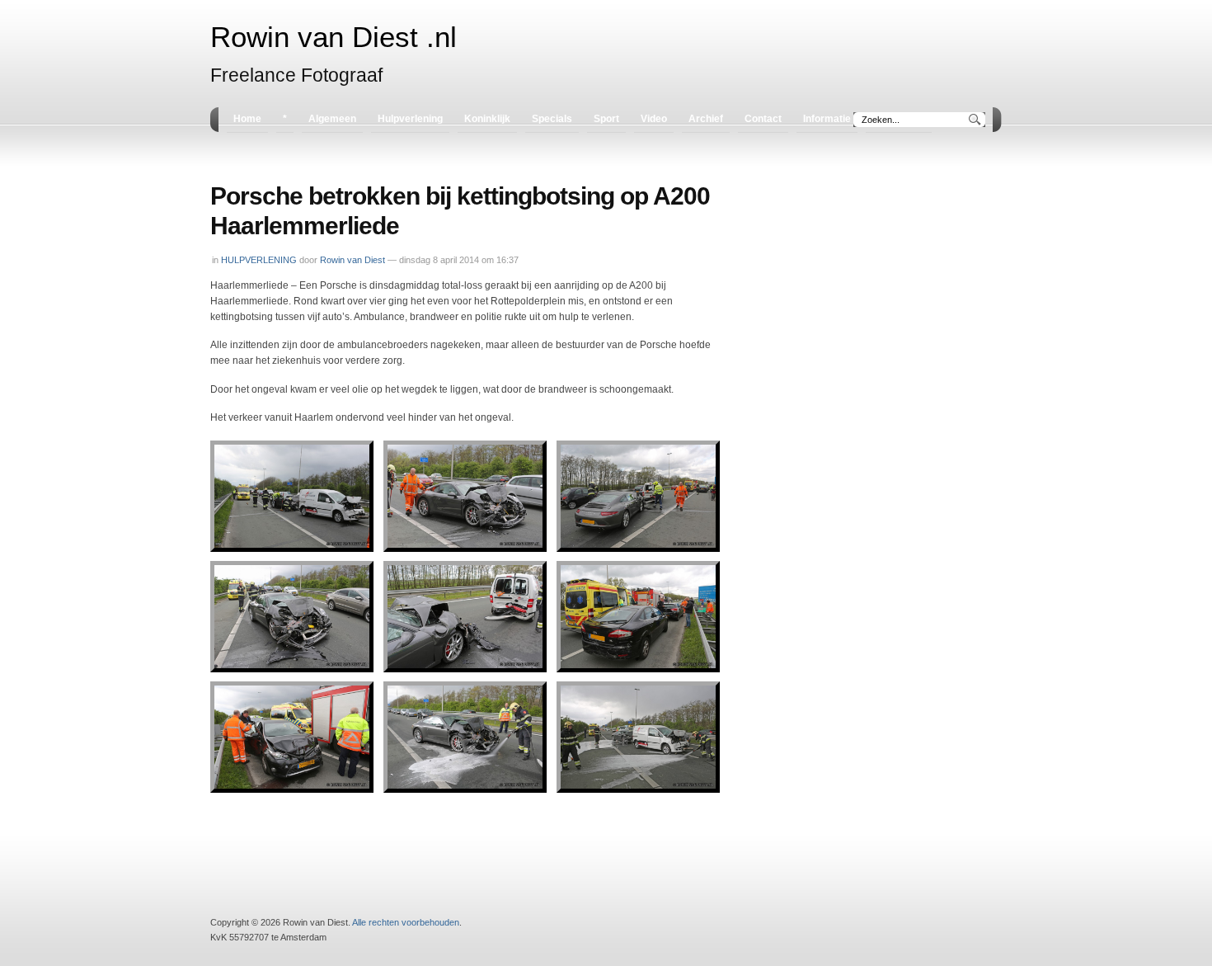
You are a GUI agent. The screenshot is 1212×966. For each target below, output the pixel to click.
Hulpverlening (410, 119)
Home (247, 119)
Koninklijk (487, 119)
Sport (606, 119)
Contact (763, 119)
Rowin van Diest (352, 260)
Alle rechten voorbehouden (405, 922)
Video (654, 119)
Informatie (827, 119)
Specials (552, 119)
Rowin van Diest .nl (333, 37)
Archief (705, 119)
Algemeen (332, 119)
